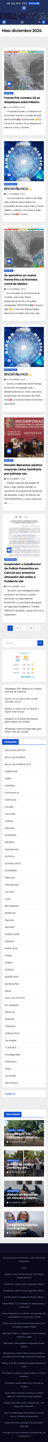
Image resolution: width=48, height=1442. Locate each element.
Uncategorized (12, 1054)
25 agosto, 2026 (17, 1142)
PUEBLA (9, 969)
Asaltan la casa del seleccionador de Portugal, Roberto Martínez (24, 1276)
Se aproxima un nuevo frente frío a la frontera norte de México (20, 279)
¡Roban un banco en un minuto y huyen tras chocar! (22, 1198)
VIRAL (8, 1068)
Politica (8, 962)
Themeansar (24, 1261)
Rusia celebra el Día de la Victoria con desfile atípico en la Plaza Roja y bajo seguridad (24, 1394)
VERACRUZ (11, 1061)
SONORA (9, 1019)
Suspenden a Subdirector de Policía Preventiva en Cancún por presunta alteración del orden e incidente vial (22, 572)
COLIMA (9, 807)
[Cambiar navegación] (22, 22)
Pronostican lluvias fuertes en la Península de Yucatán (24, 1385)
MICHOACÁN (12, 906)
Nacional (9, 93)
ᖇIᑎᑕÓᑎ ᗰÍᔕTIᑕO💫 (17, 189)
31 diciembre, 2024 (16, 107)
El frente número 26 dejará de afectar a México (24, 1297)
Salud (8, 991)
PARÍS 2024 (11, 948)
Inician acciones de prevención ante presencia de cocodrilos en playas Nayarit (24, 1325)
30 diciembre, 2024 (16, 289)
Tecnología (10, 1040)
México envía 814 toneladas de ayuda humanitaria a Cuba (24, 1365)
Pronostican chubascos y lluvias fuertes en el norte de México (24, 1374)
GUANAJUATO (13, 863)
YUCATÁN (10, 1075)
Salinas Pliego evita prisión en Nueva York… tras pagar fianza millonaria (24, 1404)
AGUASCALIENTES (15, 750)
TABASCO (10, 1026)
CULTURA (10, 814)
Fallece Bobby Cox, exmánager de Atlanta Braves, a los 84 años (24, 1305)
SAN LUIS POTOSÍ (15, 998)
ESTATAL (10, 856)
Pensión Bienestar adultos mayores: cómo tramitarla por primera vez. (23, 469)
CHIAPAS (10, 785)
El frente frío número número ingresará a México (24, 1284)
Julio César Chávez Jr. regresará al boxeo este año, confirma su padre (24, 1335)
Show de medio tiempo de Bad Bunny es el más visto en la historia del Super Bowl (24, 1414)
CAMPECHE (11, 771)
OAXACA (9, 941)
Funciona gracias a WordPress (16, 1258)
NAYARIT (10, 927)
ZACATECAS (11, 1083)
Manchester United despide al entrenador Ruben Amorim (24, 1345)
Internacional (12, 884)
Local (7, 899)
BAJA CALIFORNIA (15, 757)
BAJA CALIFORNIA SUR (18, 764)
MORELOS (10, 913)
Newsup (39, 1258)
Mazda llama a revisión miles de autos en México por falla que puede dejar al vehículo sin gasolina (24, 1355)
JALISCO (9, 891)
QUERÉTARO (12, 976)
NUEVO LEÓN (12, 934)
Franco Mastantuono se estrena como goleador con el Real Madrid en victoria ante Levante (24, 1315)
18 (31, 628)
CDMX (8, 778)
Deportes (9, 828)
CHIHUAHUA (12, 792)
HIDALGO (10, 877)
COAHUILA (11, 799)
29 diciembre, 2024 (16, 479)
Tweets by (10, 1093)
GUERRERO (11, 870)
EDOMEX (9, 842)
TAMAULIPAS (12, 1033)
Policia (8, 955)
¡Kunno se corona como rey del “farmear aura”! (20, 1167)
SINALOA (10, 1012)
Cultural (9, 821)
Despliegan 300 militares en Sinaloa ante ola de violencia (23, 1137)
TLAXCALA (11, 1047)
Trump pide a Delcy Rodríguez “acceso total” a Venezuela (24, 1424)
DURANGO (10, 835)
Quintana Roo (10, 559)
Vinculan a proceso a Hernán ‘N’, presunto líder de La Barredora (24, 1434)
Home (24, 1268)
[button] (39, 22)
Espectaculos (10, 184)
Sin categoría (12, 1005)
